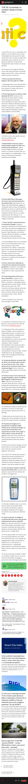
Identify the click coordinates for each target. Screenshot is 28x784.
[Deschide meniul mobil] (25, 2)
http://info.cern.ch (15, 326)
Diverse (8, 571)
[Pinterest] (12, 575)
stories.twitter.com (8, 140)
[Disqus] (14, 616)
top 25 (17, 572)
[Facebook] (3, 575)
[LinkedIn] (18, 575)
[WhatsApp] (6, 575)
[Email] (21, 575)
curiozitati (11, 572)
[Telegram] (15, 575)
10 (17, 14)
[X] (9, 575)
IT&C (15, 572)
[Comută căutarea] (22, 2)
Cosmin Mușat (6, 14)
